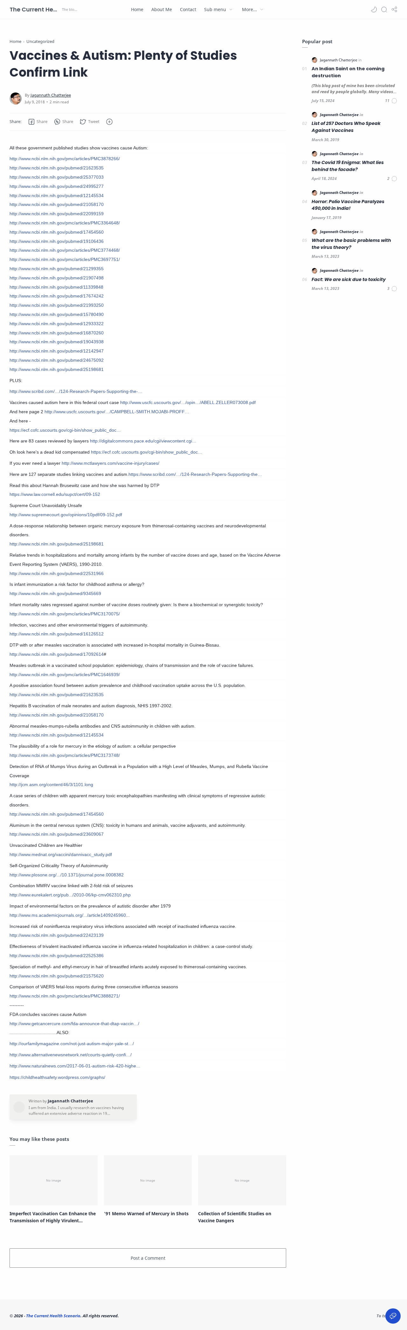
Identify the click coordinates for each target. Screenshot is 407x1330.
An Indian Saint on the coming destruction (348, 72)
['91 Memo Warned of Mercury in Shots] (148, 1180)
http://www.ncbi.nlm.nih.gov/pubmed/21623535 (57, 167)
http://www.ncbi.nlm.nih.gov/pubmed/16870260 (57, 332)
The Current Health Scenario (35, 9)
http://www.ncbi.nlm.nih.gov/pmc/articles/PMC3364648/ (65, 222)
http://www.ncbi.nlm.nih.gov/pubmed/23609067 (57, 834)
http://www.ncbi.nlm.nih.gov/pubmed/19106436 (57, 241)
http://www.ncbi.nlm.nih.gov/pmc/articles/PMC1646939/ (65, 674)
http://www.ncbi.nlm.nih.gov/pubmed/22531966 (57, 573)
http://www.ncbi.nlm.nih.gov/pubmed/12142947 (57, 350)
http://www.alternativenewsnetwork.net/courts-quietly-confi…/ (71, 1054)
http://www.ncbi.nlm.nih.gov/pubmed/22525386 (57, 955)
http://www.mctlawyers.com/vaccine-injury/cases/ (110, 463)
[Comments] (391, 101)
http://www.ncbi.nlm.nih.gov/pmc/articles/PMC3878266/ (65, 158)
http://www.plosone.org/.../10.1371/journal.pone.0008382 (67, 874)
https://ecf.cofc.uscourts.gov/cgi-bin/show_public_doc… (65, 430)
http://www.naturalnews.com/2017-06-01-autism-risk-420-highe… (75, 1065)
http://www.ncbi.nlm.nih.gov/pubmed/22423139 (57, 935)
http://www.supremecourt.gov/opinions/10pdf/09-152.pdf (66, 514)
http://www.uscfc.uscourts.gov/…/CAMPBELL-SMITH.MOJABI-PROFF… (117, 411)
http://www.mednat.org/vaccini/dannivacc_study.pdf (61, 854)
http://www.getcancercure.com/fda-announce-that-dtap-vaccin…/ (74, 1023)
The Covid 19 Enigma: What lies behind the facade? (348, 166)
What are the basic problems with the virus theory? (351, 243)
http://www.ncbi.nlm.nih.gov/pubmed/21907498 (57, 277)
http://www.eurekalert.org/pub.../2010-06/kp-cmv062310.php (70, 894)
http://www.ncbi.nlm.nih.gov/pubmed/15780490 (57, 314)
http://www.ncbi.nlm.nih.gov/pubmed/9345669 (55, 593)
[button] (374, 9)
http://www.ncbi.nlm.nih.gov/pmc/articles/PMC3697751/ (65, 259)
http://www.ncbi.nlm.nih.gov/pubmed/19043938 (57, 341)
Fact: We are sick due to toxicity (349, 279)
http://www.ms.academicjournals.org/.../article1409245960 (68, 915)
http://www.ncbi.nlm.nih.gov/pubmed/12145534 (57, 195)
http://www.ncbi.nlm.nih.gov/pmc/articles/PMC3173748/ (65, 755)
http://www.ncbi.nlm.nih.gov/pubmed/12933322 (57, 323)
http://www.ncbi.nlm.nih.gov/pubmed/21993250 (57, 305)
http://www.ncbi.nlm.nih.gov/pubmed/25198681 (57, 369)
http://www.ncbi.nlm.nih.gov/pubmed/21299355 (57, 268)
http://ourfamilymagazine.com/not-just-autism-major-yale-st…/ (72, 1043)
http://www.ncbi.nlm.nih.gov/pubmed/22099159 (57, 213)
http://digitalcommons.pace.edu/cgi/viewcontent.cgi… (143, 440)
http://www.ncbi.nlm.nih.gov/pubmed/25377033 (57, 177)
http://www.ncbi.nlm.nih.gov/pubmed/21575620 (57, 975)
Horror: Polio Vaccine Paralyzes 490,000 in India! (348, 205)
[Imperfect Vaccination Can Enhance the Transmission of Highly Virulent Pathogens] (54, 1180)
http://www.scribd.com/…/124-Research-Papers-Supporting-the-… (76, 391)
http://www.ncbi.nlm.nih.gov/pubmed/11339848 (56, 287)
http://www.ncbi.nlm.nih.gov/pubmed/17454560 (57, 232)
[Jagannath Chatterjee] (51, 95)
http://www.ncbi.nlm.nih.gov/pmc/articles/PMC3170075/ (65, 613)
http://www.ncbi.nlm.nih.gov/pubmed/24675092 (57, 360)
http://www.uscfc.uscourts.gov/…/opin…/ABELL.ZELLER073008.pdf (188, 402)
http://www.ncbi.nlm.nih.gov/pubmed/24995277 (57, 186)
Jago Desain (162, 1316)
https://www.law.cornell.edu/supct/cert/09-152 (55, 494)
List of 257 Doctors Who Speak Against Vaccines (346, 127)
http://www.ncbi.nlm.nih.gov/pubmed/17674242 (57, 295)
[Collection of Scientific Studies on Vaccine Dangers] (242, 1180)
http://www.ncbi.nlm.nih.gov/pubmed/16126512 (57, 633)
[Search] (384, 9)
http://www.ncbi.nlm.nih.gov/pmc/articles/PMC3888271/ (65, 995)
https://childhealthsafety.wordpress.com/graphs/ (57, 1077)
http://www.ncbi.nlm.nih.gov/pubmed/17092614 (57, 654)
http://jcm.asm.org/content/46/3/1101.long (51, 784)
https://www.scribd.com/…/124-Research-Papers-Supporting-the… (195, 474)
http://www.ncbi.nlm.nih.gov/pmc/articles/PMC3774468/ (65, 250)
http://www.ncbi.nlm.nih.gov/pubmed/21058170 (57, 204)
